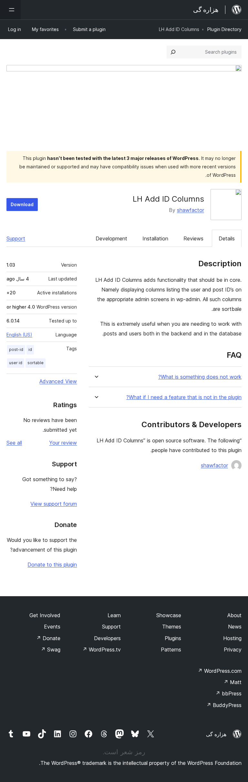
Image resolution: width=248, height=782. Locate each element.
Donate (48, 638)
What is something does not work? (200, 377)
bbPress (228, 693)
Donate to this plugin (52, 564)
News (235, 626)
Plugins (173, 638)
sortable (35, 362)
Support (15, 238)
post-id (16, 349)
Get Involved (44, 615)
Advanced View (58, 381)
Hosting (232, 638)
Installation (155, 238)
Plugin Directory (224, 29)
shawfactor (190, 210)
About (234, 615)
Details (227, 238)
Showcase (168, 615)
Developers (107, 638)
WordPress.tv (101, 649)
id (30, 349)
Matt (232, 682)
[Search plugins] (173, 52)
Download (22, 204)
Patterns (171, 649)
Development (111, 238)
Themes (171, 626)
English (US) (19, 334)
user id (15, 362)
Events (52, 626)
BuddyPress (224, 705)
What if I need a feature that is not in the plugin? (184, 397)
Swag (50, 649)
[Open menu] (10, 9)
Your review (63, 442)
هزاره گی (216, 734)
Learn (114, 615)
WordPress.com (220, 671)
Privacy (233, 649)
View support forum (53, 504)
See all (14, 442)
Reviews (193, 238)
